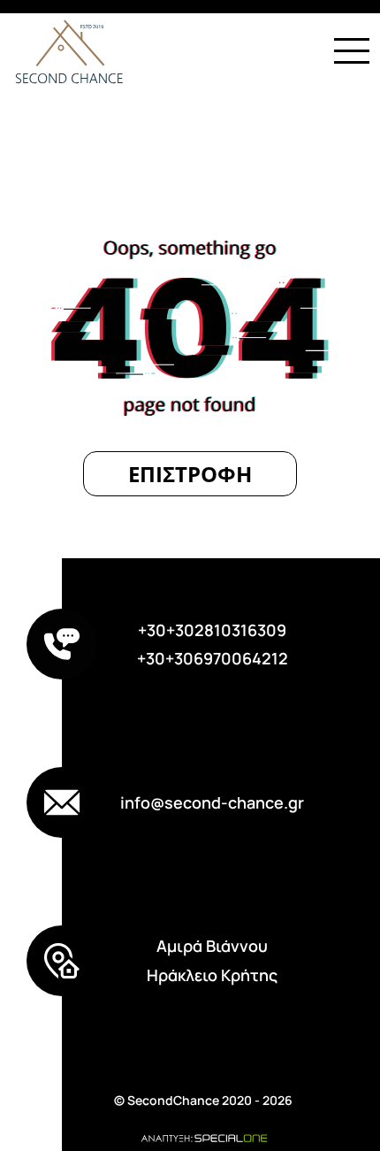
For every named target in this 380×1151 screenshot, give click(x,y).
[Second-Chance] (63, 50)
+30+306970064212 (212, 658)
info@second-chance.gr (212, 802)
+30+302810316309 (212, 630)
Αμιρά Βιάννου (212, 945)
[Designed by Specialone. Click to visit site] (203, 1137)
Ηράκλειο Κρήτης (212, 975)
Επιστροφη (190, 473)
